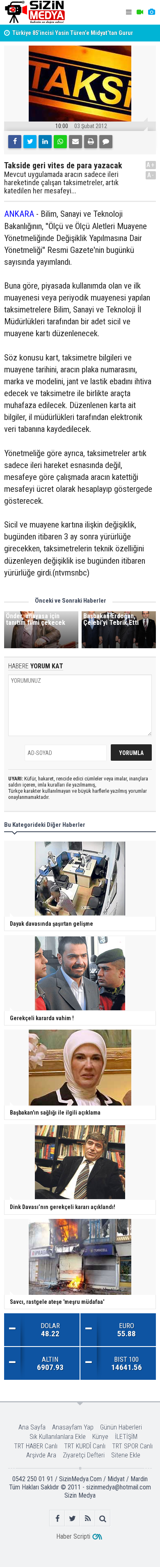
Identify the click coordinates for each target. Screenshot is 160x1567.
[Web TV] (139, 12)
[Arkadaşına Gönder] (75, 141)
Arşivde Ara (41, 1455)
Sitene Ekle (125, 1455)
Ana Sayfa (32, 1427)
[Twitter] (30, 141)
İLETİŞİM (126, 1437)
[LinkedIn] (45, 141)
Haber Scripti (73, 1536)
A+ (150, 165)
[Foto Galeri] (151, 12)
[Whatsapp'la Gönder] (60, 141)
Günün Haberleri (121, 1427)
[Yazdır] (90, 141)
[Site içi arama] (102, 1518)
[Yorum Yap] (105, 141)
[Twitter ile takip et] (72, 1518)
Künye (100, 1437)
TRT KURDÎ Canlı (84, 1446)
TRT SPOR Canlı (132, 1446)
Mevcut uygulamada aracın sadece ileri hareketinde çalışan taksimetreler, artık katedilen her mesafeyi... (61, 182)
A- (151, 175)
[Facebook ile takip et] (57, 1518)
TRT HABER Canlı (35, 1446)
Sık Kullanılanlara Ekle (58, 1437)
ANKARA (19, 214)
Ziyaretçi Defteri (84, 1455)
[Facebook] (14, 141)
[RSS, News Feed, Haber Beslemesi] (87, 1518)
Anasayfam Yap (73, 1427)
